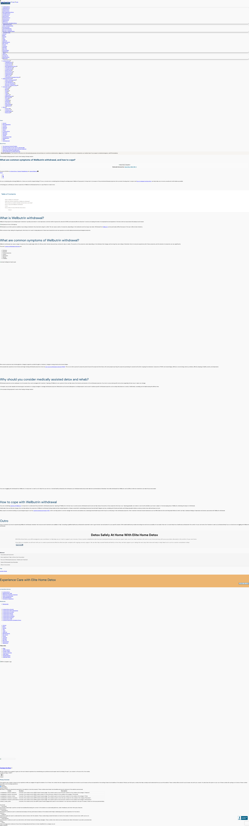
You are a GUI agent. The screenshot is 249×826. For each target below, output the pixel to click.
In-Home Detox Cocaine (8, 612)
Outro (6, 206)
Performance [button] (3, 809)
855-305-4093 (7, 770)
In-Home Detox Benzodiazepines (10, 610)
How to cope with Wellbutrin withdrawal (14, 204)
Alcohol (4, 123)
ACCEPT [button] (10, 773)
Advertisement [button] (3, 817)
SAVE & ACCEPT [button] (4, 825)
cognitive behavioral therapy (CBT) (41, 510)
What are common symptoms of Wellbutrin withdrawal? (17, 201)
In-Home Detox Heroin (8, 613)
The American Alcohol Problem (10, 146)
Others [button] (1, 821)
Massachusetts (6, 633)
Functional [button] (2, 805)
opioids (2, 571)
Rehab (5, 571)
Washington (5, 643)
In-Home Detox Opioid (8, 614)
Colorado (5, 637)
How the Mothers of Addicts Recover (11, 151)
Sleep (4, 139)
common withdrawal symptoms (12, 246)
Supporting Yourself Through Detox (11, 150)
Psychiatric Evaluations (8, 598)
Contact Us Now (5, 768)
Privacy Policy (6, 651)
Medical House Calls (7, 593)
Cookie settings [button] (4, 773)
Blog (4, 648)
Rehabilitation (6, 138)
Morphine (5, 134)
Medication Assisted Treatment (10, 594)
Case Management (7, 597)
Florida (4, 636)
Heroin (4, 130)
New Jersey (5, 635)
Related (10, 209)
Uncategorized (6, 141)
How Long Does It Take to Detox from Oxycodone (12, 557)
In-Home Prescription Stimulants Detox (12, 620)
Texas (4, 630)
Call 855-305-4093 (244, 583)
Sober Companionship (8, 596)
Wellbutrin (105, 227)
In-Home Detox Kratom (8, 617)
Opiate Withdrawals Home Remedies (9, 562)
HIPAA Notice (6, 650)
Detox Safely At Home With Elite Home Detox (15, 207)
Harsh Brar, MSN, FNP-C (131, 167)
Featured (5, 127)
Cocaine (4, 126)
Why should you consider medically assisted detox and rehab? (19, 203)
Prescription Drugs (7, 136)
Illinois (4, 626)
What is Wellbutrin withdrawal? (12, 199)
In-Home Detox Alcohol (8, 609)
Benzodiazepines (7, 124)
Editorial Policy (6, 657)
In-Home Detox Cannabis (8, 616)
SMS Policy (6, 654)
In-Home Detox (6, 131)
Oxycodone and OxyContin (7, 554)
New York (5, 640)
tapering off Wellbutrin (15, 505)
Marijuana (5, 132)
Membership (5, 604)
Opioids (4, 135)
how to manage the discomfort (144, 181)
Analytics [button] (2, 813)
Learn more (19, 545)
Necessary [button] (2, 785)
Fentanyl (5, 128)
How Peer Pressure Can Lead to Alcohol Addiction (14, 149)
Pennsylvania (6, 641)
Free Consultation (5, 3)
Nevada (4, 628)
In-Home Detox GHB (7, 619)
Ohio (4, 629)
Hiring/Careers (6, 655)
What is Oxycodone (5, 564)
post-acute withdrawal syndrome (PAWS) (55, 366)
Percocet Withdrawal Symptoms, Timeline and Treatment (14, 559)
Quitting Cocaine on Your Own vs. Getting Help (14, 147)
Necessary (4, 786)
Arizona (4, 625)
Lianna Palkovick (33, 171)
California (5, 632)
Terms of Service (7, 652)
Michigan (5, 639)
